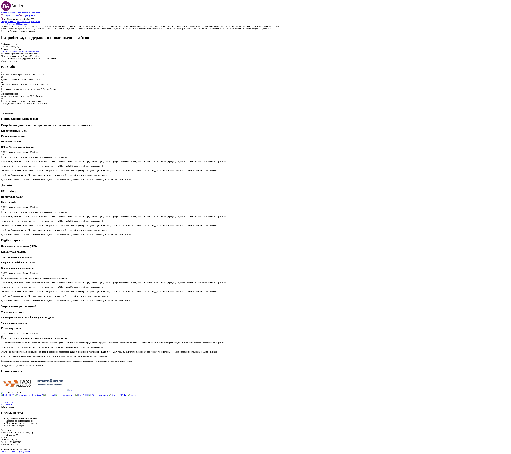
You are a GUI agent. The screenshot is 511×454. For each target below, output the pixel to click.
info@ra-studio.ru (11, 16)
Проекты (12, 13)
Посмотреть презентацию (29, 51)
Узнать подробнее (9, 51)
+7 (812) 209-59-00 (30, 16)
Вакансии (25, 13)
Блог (19, 13)
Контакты (35, 13)
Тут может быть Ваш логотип (8, 403)
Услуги (4, 13)
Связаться (22, 24)
